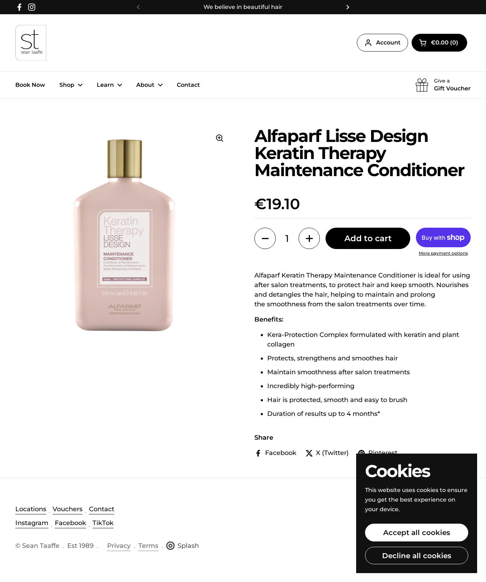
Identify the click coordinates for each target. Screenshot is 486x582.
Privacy (119, 546)
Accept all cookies (416, 532)
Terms (148, 546)
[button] (439, 43)
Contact (101, 509)
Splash (188, 546)
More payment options (443, 253)
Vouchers (68, 509)
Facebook (70, 523)
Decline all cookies (416, 555)
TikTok (103, 523)
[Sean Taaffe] (30, 42)
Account (388, 42)
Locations (30, 509)
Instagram (31, 523)
